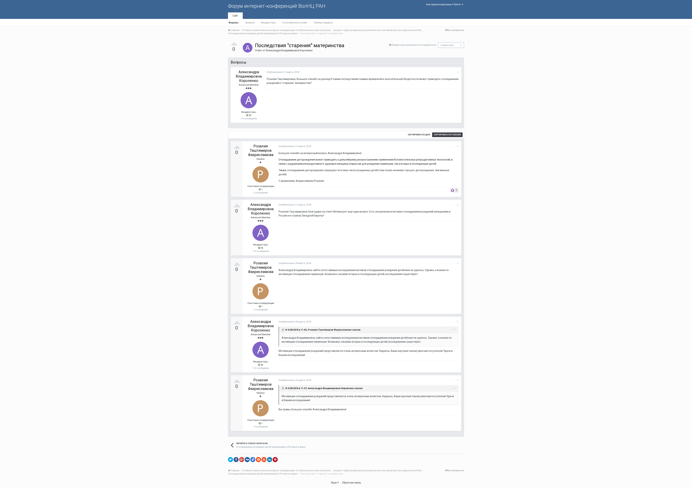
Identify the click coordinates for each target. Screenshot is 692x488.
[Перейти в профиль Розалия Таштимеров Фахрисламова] (260, 174)
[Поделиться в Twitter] (230, 459)
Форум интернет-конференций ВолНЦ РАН (276, 6)
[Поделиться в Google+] (241, 459)
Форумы (233, 22)
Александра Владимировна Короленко (289, 50)
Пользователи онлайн (294, 22)
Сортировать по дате (419, 135)
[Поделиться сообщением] (458, 72)
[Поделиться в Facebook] (236, 459)
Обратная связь (351, 482)
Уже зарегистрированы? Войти (444, 4)
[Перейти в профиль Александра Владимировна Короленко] (247, 48)
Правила (250, 22)
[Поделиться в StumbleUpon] (264, 459)
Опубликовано (283, 72)
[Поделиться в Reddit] (258, 459)
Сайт (235, 15)
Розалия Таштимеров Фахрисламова (260, 150)
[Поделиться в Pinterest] (275, 459)
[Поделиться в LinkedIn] (269, 459)
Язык (334, 482)
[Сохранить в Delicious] (252, 459)
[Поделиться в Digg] (247, 459)
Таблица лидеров (323, 22)
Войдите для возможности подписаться (414, 45)
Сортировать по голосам (447, 135)
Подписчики (447, 45)
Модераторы (268, 22)
